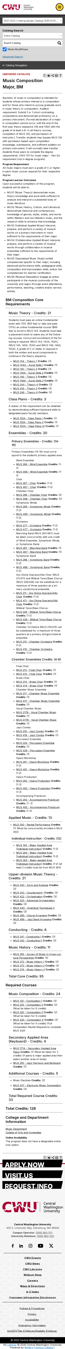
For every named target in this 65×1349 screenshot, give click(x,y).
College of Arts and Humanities (23, 1132)
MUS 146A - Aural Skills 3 (28, 380)
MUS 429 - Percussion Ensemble (35, 750)
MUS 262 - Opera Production (33, 780)
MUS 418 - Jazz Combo (30, 735)
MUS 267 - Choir (26, 483)
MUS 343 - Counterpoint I (28, 892)
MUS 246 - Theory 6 (25, 392)
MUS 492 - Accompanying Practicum (38, 807)
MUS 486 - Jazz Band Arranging (32, 919)
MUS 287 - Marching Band (31, 548)
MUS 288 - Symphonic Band (32, 559)
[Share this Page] (52, 75)
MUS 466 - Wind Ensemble (32, 471)
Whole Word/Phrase (18, 49)
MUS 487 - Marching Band (32, 551)
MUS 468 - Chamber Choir (32, 498)
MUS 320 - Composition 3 (28, 1012)
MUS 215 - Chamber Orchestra (34, 641)
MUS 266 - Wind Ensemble (31, 464)
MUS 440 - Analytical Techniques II (34, 907)
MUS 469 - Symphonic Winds (33, 514)
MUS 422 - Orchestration (27, 896)
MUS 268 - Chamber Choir (31, 494)
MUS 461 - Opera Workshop (32, 769)
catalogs (11, 1344)
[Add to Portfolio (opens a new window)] (48, 75)
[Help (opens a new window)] (60, 75)
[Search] (59, 43)
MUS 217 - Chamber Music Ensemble (37, 693)
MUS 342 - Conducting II (27, 940)
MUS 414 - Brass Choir (29, 685)
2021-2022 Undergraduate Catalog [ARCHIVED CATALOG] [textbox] (33, 20)
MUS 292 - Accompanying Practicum (37, 799)
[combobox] (32, 21)
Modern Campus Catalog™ (39, 1347)
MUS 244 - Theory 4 (25, 384)
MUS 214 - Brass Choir (29, 681)
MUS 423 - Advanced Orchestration (34, 900)
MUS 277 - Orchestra (28, 525)
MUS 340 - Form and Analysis (30, 885)
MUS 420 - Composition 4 (28, 1019)
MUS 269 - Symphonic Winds (33, 506)
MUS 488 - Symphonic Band (33, 567)
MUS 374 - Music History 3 (29, 969)
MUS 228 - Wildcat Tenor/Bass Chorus (38, 611)
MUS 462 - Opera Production (33, 788)
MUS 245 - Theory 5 (25, 388)
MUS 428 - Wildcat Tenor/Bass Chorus (38, 619)
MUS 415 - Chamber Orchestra (34, 649)
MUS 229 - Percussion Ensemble (35, 743)
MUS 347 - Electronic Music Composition (37, 1085)
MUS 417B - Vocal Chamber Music (36, 719)
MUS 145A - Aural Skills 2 (28, 372)
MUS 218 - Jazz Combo (30, 731)
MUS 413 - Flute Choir (29, 673)
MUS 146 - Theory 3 (25, 376)
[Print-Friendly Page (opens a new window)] (56, 75)
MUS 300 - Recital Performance (31, 824)
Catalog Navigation (16, 65)
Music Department (16, 1128)
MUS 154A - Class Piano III (29, 426)
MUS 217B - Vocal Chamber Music (36, 712)
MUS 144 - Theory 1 (25, 361)
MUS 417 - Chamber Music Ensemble (38, 700)
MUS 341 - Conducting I (27, 936)
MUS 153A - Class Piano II (28, 422)
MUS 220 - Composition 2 (28, 1004)
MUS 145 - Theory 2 (25, 368)
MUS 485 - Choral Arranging (30, 915)
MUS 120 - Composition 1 (27, 1000)
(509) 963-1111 (44, 1232)
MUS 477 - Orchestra (29, 529)
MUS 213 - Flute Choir (29, 670)
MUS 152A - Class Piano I (28, 418)
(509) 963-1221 (45, 1236)
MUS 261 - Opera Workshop (32, 761)
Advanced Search (12, 56)
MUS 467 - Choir (26, 487)
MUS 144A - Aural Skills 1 (28, 365)
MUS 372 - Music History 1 (28, 961)
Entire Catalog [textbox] (12, 35)
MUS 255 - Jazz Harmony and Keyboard (36, 1063)
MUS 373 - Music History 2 (29, 965)
